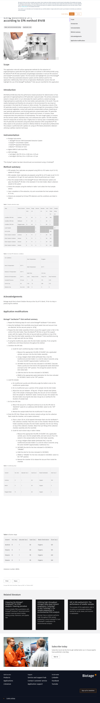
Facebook (55, 681)
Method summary (75, 32)
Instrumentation (75, 28)
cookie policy (24, 6)
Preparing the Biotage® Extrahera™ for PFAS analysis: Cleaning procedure (16, 604)
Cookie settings (10, 698)
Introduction (74, 23)
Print (6, 581)
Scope (72, 19)
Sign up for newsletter (88, 690)
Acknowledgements (76, 36)
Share (15, 581)
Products (7, 678)
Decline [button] (78, 14)
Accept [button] (71, 14)
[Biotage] (88, 676)
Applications (8, 681)
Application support (35, 684)
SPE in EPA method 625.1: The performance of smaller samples (82, 603)
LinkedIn (55, 678)
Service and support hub (37, 678)
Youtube (55, 684)
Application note (27, 27)
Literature (7, 684)
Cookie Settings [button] (64, 14)
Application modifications (78, 40)
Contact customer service (37, 681)
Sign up (56, 656)
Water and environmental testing (13, 27)
